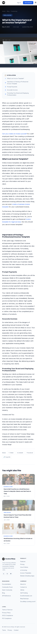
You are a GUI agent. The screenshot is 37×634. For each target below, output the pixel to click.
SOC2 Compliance (7, 615)
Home (3, 11)
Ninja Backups (24, 598)
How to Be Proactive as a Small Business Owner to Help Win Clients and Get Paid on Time (17, 491)
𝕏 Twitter (11, 452)
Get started (28, 2)
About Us (23, 584)
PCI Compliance (6, 618)
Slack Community (7, 590)
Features (22, 561)
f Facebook (30, 452)
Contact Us (23, 587)
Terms (4, 630)
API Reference (6, 595)
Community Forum (7, 587)
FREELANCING (7, 15)
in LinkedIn (20, 452)
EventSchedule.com (26, 595)
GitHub (22, 590)
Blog (8, 11)
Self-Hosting (24, 593)
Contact (16, 630)
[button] (35, 2)
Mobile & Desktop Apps (27, 576)
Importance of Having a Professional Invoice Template (17, 82)
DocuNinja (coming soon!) (28, 601)
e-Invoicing (23, 570)
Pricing (22, 564)
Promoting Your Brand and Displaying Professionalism (18, 94)
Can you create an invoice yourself (14, 134)
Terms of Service (7, 609)
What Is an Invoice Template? (15, 78)
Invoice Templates (25, 573)
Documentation (6, 584)
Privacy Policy (6, 612)
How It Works (24, 567)
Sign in (19, 2)
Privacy (10, 630)
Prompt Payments (12, 86)
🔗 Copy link (7, 457)
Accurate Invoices (12, 90)
